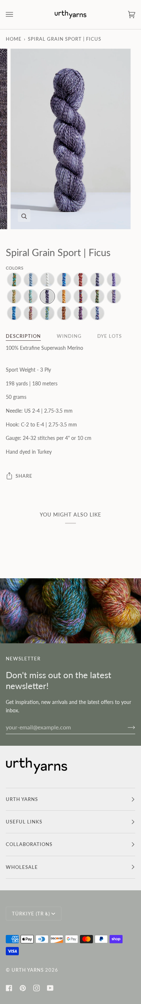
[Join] (125, 727)
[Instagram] (36, 988)
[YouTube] (50, 988)
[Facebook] (9, 988)
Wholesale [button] (22, 867)
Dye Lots (109, 336)
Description (23, 336)
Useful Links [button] (24, 822)
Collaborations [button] (29, 844)
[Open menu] (16, 14)
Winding (69, 336)
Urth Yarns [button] (22, 799)
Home (14, 39)
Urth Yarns (28, 970)
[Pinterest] (23, 988)
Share (24, 476)
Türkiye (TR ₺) (31, 913)
